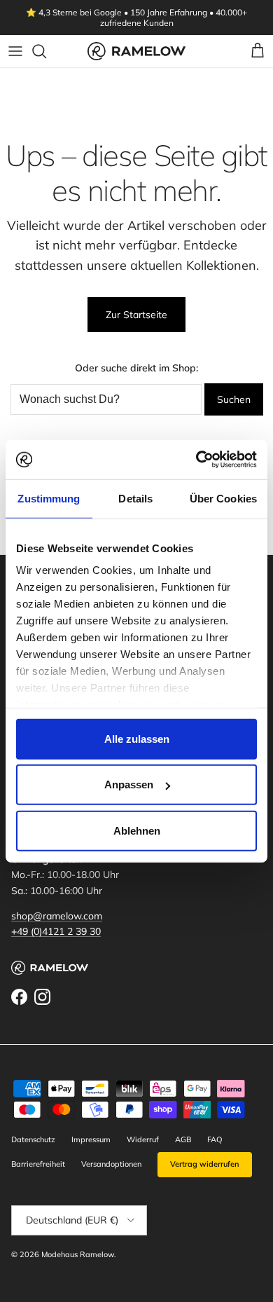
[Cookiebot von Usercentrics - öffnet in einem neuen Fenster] (196, 460)
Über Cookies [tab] (223, 498)
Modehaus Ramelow (77, 1254)
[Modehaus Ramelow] (137, 51)
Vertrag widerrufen (204, 1164)
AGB (183, 1139)
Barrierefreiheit (38, 1164)
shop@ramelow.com (56, 916)
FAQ (214, 1139)
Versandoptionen (111, 1164)
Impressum (91, 1139)
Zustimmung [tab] (49, 498)
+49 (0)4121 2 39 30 (56, 931)
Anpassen (128, 784)
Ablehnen (136, 830)
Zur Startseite (136, 314)
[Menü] (15, 51)
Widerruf (143, 1139)
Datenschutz (33, 1139)
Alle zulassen (136, 738)
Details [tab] (135, 498)
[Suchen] (46, 51)
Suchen (234, 399)
